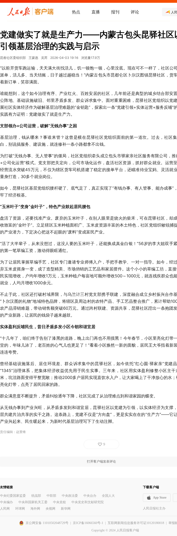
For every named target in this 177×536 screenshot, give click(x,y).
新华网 (66, 508)
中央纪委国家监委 (13, 495)
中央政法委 (70, 495)
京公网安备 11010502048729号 (47, 523)
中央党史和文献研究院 (87, 502)
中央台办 (89, 495)
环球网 (20, 508)
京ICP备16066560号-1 (88, 523)
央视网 (50, 508)
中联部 (51, 495)
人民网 (5, 508)
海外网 (35, 508)
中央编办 (6, 502)
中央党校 (59, 502)
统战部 (36, 495)
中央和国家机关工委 (32, 502)
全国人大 (108, 495)
